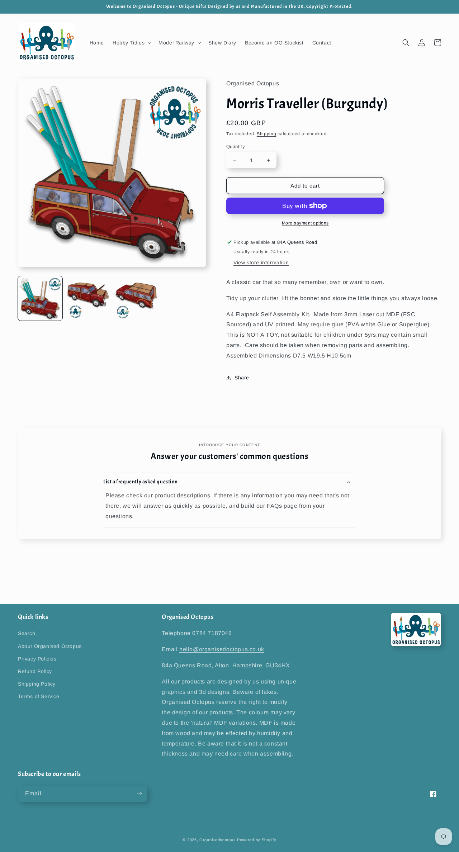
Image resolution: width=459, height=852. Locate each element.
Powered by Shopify (256, 840)
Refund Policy (35, 671)
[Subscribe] (139, 794)
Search (27, 633)
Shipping (266, 133)
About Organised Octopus (50, 646)
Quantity (235, 146)
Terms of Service (39, 696)
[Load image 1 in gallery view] (40, 298)
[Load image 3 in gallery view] (136, 298)
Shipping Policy (37, 684)
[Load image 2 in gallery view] (88, 298)
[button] (131, 42)
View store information (261, 262)
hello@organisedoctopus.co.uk (221, 649)
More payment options (305, 223)
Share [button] (242, 377)
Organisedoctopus (217, 840)
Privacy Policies (37, 659)
